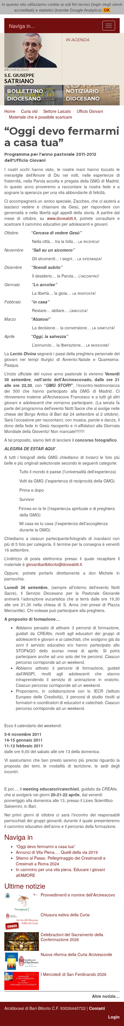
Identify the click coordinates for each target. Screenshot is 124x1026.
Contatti (97, 1008)
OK (106, 10)
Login (114, 1017)
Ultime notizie (24, 886)
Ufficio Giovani (90, 111)
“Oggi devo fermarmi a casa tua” (45, 846)
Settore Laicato (57, 111)
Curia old (29, 111)
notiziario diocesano (83, 95)
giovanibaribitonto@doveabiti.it (54, 564)
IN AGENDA (77, 39)
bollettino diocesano (25, 95)
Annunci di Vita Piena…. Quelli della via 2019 (57, 852)
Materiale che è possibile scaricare (40, 117)
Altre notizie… (106, 996)
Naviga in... (22, 25)
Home (9, 111)
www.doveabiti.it (61, 218)
